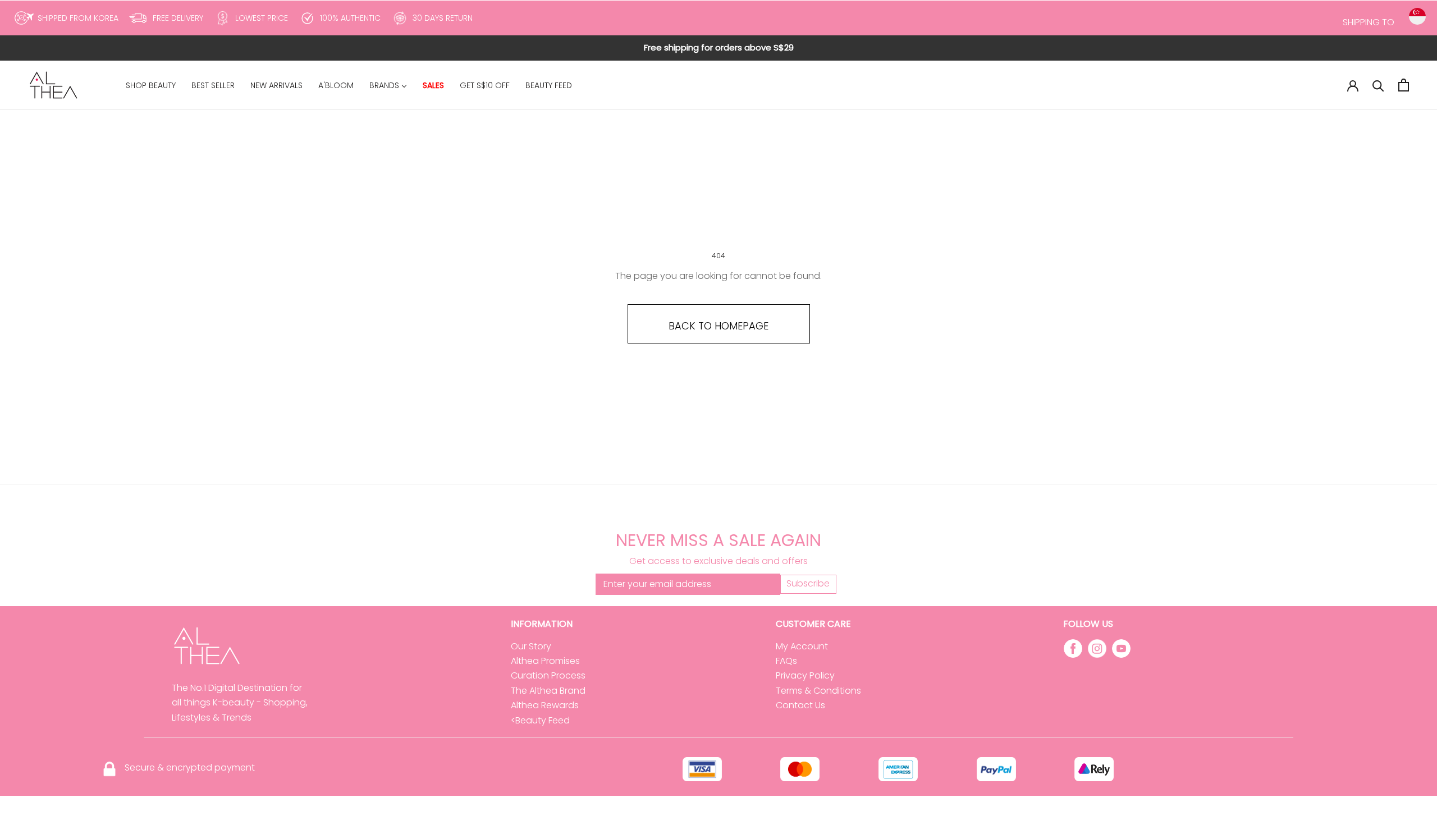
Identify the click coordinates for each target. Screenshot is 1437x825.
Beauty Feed (542, 720)
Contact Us (800, 705)
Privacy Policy (805, 675)
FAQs (786, 660)
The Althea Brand (548, 690)
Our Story (531, 646)
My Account (802, 646)
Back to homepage (718, 326)
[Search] (1378, 85)
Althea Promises (545, 660)
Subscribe (808, 583)
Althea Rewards (545, 705)
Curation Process (548, 675)
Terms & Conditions (818, 690)
